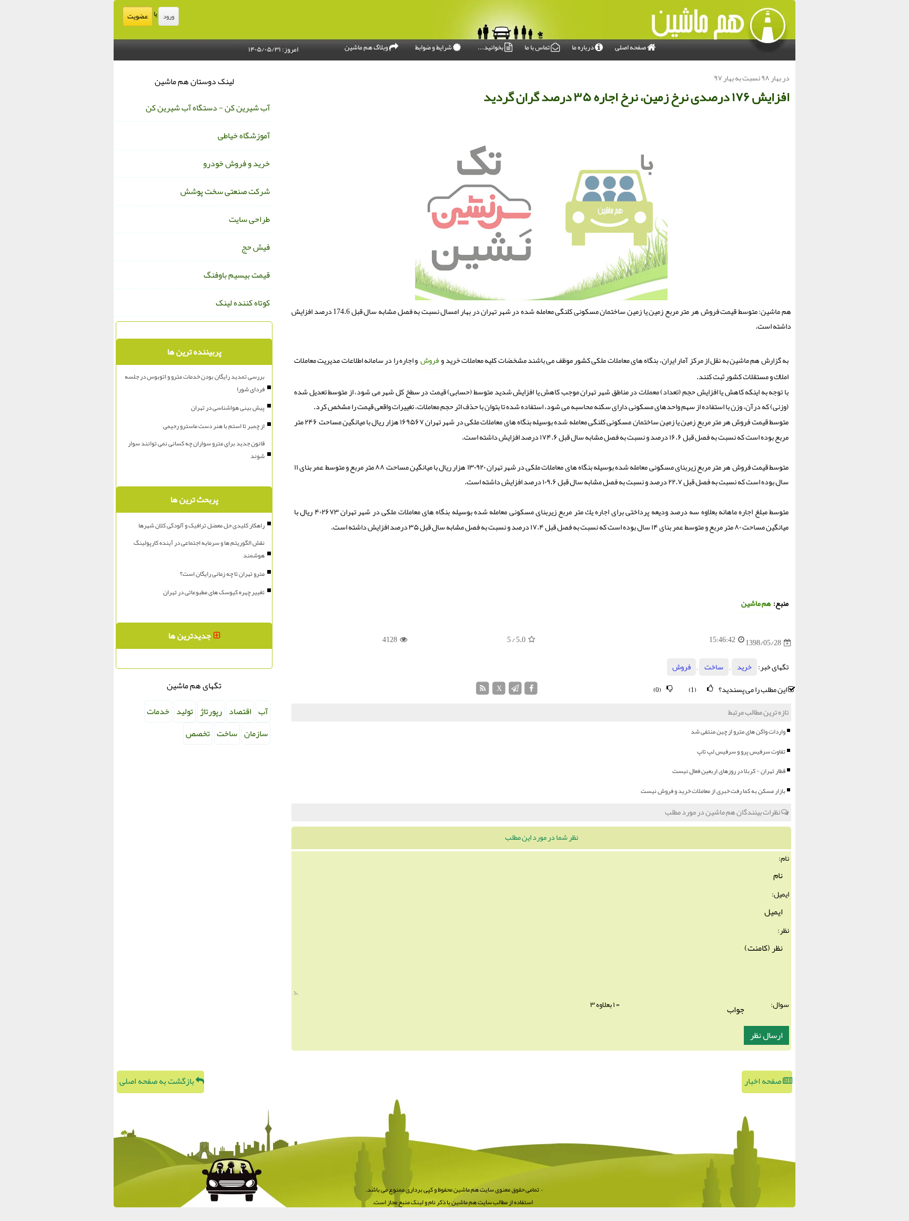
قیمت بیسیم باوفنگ (237, 275)
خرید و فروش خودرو (236, 163)
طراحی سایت (249, 219)
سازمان (256, 733)
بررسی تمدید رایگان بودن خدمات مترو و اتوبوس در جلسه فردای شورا (195, 382)
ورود (168, 16)
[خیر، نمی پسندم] (669, 688)
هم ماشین (756, 603)
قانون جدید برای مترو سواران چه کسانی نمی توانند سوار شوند (196, 449)
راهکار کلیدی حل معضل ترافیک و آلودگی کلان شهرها (201, 525)
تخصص (198, 733)
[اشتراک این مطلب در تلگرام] (515, 691)
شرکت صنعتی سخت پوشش (225, 191)
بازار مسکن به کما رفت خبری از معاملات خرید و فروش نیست (713, 791)
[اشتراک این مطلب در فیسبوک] (531, 691)
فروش (429, 360)
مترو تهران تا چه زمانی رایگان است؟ (222, 573)
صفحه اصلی (631, 47)
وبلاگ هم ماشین (367, 47)
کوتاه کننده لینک (243, 302)
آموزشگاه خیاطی (244, 135)
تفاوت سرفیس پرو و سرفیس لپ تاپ (741, 751)
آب (263, 711)
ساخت (713, 667)
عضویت (137, 16)
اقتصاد (240, 711)
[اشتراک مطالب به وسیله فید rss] (483, 691)
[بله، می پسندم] (710, 688)
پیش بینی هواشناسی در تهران (228, 407)
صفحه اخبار (763, 1081)
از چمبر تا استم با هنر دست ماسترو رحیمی (214, 426)
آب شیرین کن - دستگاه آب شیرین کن (208, 107)
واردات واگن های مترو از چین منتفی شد (738, 731)
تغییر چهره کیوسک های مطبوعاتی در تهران (214, 592)
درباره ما (583, 47)
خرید (744, 667)
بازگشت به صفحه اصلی (157, 1081)
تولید (184, 711)
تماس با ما (537, 47)
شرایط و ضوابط (434, 47)
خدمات (158, 711)
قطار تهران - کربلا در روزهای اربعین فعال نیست (728, 771)
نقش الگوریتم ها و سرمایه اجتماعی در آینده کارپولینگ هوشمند (199, 549)
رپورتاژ (211, 711)
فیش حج (255, 247)
